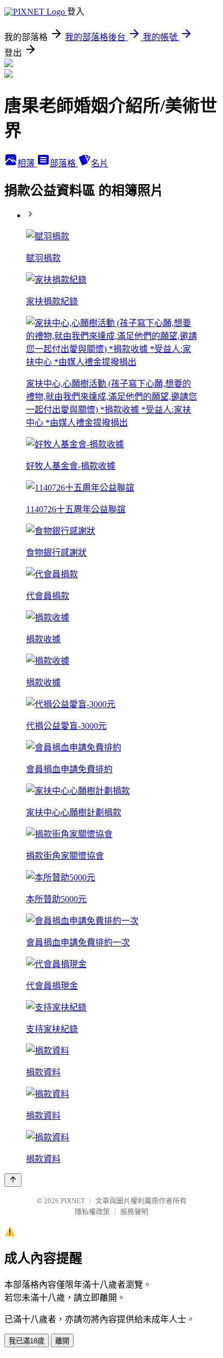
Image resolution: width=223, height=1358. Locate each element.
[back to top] (13, 1180)
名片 (99, 163)
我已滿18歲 (26, 1341)
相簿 (27, 163)
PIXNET (73, 1201)
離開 (62, 1341)
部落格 (64, 163)
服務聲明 (134, 1211)
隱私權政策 (92, 1211)
